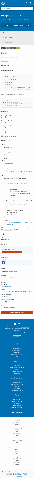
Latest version (4, 61)
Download (6, 239)
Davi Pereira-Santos (10, 271)
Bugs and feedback (17, 382)
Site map (25, 474)
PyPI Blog (16, 365)
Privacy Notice (16, 405)
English (6, 296)
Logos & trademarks (17, 371)
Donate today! (17, 336)
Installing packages (16, 348)
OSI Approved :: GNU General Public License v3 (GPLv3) (18, 291)
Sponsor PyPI (17, 388)
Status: (17, 333)
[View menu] (26, 3)
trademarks (8, 473)
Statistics (17, 369)
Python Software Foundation (19, 473)
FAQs (17, 356)
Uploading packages (16, 350)
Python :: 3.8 (7, 303)
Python (5, 301)
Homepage (6, 237)
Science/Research (8, 287)
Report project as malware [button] (17, 313)
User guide (16, 352)
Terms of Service (16, 399)
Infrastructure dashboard (16, 367)
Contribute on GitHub (16, 384)
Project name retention (16, 354)
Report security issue (17, 401)
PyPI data (4, 246)
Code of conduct (16, 403)
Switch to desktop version (17, 412)
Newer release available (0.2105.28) (12, 252)
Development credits (16, 390)
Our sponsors (17, 373)
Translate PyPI (16, 386)
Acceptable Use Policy (16, 407)
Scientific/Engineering (9, 307)
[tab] (17, 33)
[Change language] (30, 3)
